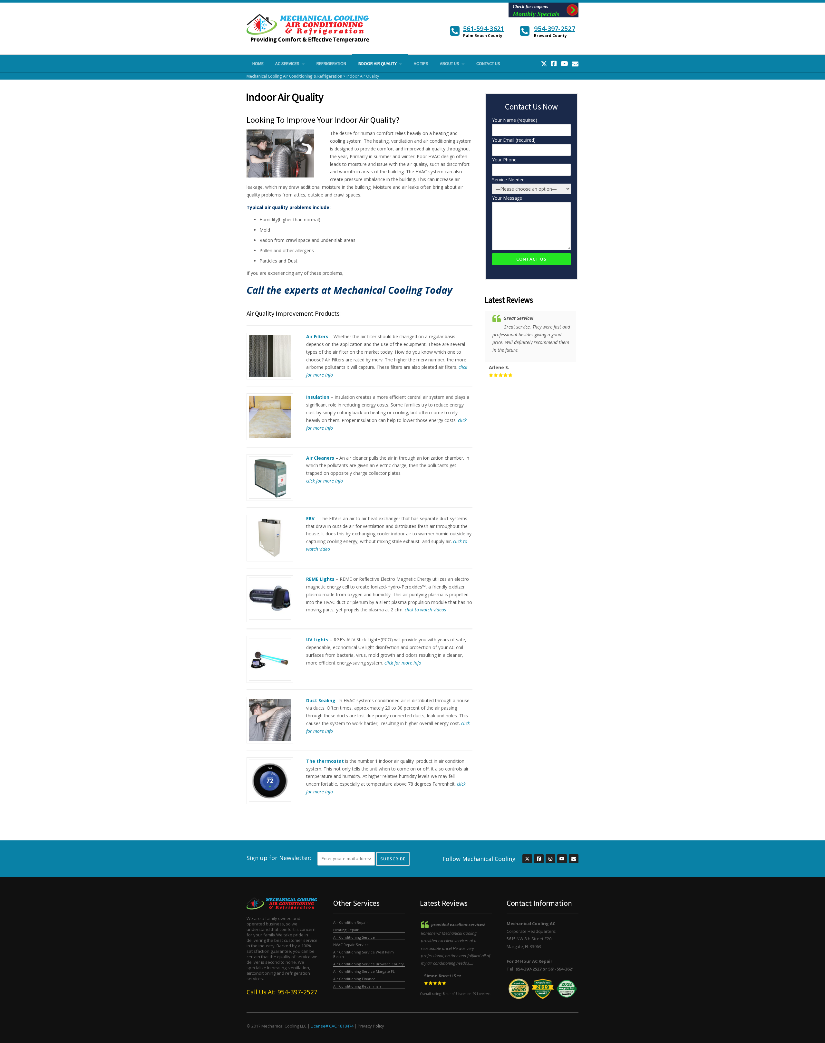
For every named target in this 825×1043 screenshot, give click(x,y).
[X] (544, 63)
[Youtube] (564, 63)
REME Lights (320, 579)
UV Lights (317, 639)
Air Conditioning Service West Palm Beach (363, 954)
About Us (449, 63)
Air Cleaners (320, 458)
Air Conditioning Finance (354, 978)
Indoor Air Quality (377, 63)
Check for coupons (536, 10)
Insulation (317, 397)
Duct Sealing (320, 700)
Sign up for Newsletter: (279, 858)
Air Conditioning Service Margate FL (364, 971)
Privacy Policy (371, 1026)
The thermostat (325, 761)
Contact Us (488, 63)
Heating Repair (346, 929)
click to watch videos (425, 610)
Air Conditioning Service (354, 937)
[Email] (575, 63)
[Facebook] (554, 63)
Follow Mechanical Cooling (479, 859)
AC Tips (421, 63)
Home (258, 63)
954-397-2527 (554, 28)
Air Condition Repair (350, 922)
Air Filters (317, 336)
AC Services (287, 63)
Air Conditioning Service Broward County (368, 964)
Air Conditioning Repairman (357, 986)
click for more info (324, 481)
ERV (310, 518)
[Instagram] (550, 859)
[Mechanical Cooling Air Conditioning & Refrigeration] (309, 28)
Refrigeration (331, 63)
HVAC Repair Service (351, 944)
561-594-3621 (483, 28)
